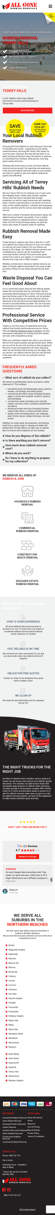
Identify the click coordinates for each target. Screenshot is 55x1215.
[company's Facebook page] (4, 1190)
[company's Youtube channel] (9, 1190)
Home (30, 1120)
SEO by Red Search (28, 1209)
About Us (31, 1124)
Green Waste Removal (12, 1121)
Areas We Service (35, 1117)
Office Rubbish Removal (13, 1133)
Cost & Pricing (34, 1127)
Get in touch (8, 1160)
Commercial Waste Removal (14, 1142)
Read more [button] (10, 881)
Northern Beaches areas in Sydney (26, 331)
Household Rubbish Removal (15, 1118)
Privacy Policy (33, 1133)
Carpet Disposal (9, 1127)
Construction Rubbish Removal (12, 1138)
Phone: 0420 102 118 (11, 1155)
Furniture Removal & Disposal (15, 1130)
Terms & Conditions (36, 1136)
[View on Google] (5, 891)
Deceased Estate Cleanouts (14, 1124)
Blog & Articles (34, 1130)
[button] (3, 880)
